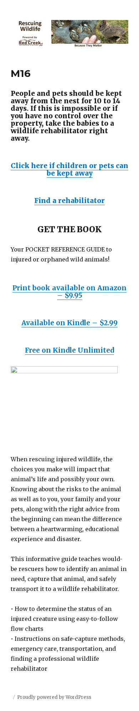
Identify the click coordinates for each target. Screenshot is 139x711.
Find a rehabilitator (69, 200)
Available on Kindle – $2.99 (69, 322)
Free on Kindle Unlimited (69, 350)
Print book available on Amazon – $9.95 (69, 292)
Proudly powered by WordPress (54, 697)
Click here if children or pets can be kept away (69, 169)
